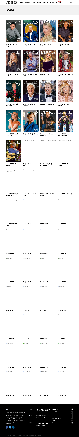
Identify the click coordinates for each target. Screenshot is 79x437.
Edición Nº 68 (10, 338)
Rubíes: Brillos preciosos (41, 415)
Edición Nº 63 (27, 367)
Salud (62, 416)
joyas (45, 417)
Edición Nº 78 (44, 253)
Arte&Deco (62, 411)
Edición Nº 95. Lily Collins (30, 134)
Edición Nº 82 (44, 223)
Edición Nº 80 (10, 253)
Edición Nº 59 (27, 395)
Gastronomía (62, 422)
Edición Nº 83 (27, 223)
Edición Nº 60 (10, 395)
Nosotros (52, 2)
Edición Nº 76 (10, 282)
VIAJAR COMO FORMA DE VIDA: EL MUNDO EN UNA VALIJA (43, 423)
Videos (34, 2)
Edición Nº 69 (62, 310)
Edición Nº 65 (62, 338)
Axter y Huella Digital (37, 435)
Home (21, 2)
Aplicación (58, 2)
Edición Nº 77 (62, 253)
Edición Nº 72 (10, 310)
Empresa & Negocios (62, 418)
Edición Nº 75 (27, 282)
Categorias (27, 2)
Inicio (65, 10)
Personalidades (62, 409)
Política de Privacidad (65, 435)
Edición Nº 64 (10, 367)
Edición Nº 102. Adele (46, 74)
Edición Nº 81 (62, 223)
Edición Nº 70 (44, 310)
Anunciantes (45, 2)
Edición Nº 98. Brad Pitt (47, 104)
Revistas (39, 2)
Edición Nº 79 (27, 253)
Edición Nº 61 (62, 367)
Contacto (71, 435)
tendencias (39, 417)
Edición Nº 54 (44, 395)
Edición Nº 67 (27, 338)
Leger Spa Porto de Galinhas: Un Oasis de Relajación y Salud (43, 410)
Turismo (62, 420)
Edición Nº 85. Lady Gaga (65, 193)
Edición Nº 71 (27, 310)
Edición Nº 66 (44, 338)
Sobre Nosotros (57, 435)
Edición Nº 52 (62, 395)
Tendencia (62, 413)
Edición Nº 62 (44, 367)
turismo (38, 425)
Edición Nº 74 (44, 282)
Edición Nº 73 (62, 282)
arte (42, 417)
